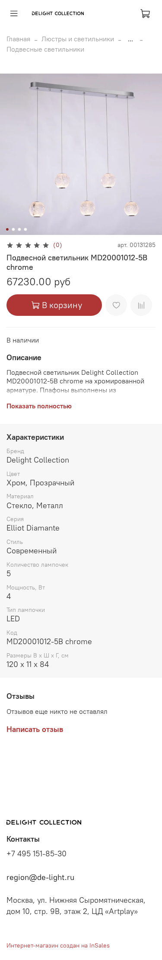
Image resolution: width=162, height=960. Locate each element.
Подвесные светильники (45, 49)
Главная (18, 38)
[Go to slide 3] (19, 229)
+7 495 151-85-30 (36, 853)
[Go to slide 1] (7, 229)
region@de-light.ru (40, 877)
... (130, 39)
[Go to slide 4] (25, 229)
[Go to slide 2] (13, 229)
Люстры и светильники (77, 38)
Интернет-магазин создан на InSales (58, 945)
